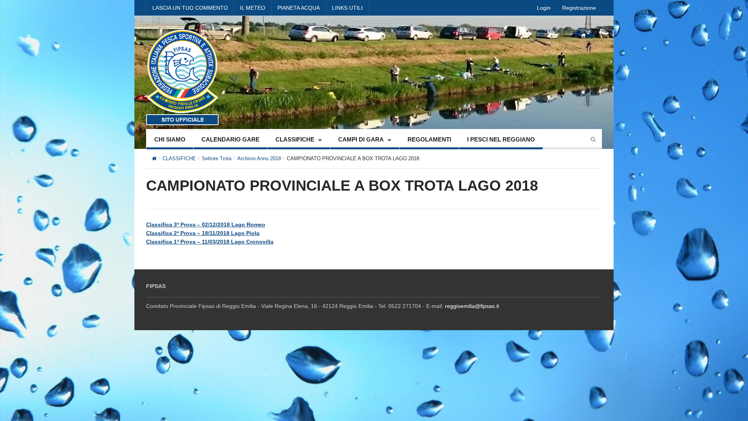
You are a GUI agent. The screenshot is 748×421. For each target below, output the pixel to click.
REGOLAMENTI (429, 139)
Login (543, 8)
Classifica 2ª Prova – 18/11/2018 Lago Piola (202, 233)
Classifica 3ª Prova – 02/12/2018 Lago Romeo (205, 224)
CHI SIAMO (169, 139)
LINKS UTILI (347, 8)
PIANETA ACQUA (298, 8)
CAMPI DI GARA (361, 139)
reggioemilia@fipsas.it (472, 306)
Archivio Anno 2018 (259, 158)
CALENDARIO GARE (230, 139)
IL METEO (252, 8)
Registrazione (579, 8)
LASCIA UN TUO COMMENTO (190, 8)
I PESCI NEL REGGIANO (501, 139)
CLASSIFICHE (294, 139)
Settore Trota (216, 158)
